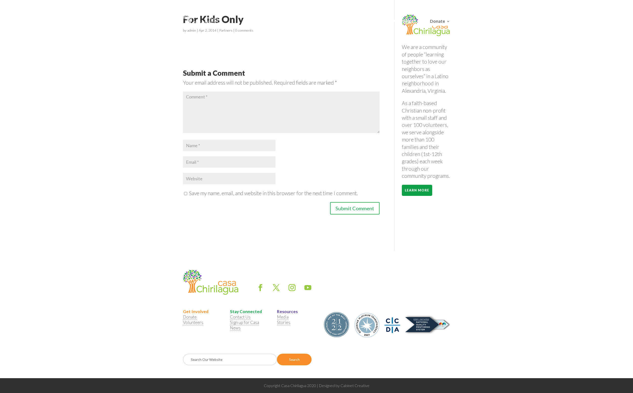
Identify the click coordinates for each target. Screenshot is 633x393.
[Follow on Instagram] (292, 288)
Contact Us (355, 21)
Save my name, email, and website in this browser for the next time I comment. (273, 193)
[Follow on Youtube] (308, 288)
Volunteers (193, 322)
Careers (380, 21)
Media (283, 317)
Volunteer (293, 21)
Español (444, 5)
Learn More (417, 190)
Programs (323, 21)
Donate (437, 21)
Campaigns (405, 21)
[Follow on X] (276, 288)
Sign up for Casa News (244, 325)
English (431, 5)
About (265, 21)
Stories (283, 322)
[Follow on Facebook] (260, 288)
